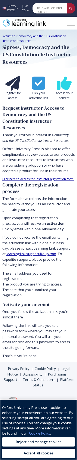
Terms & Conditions (39, 379)
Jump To (25, 8)
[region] (38, 430)
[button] (9, 8)
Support (10, 379)
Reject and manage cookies (38, 441)
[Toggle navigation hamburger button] (71, 23)
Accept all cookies (38, 453)
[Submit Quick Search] (71, 8)
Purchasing (57, 374)
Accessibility (32, 374)
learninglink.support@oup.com (31, 253)
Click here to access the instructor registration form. (38, 179)
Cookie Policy (45, 368)
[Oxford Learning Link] (33, 23)
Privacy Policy (18, 368)
